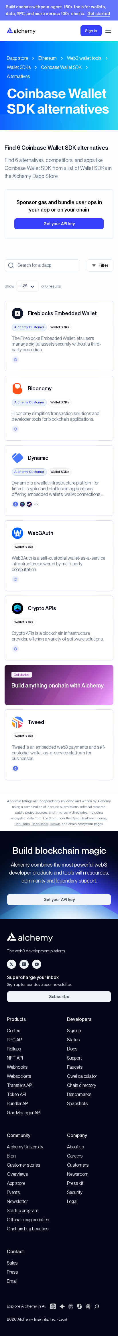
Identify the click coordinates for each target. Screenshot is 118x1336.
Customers (77, 1165)
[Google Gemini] (62, 1306)
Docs (72, 1049)
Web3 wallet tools (84, 58)
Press (12, 1272)
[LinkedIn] (24, 964)
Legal (72, 1201)
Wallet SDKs (19, 67)
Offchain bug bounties (28, 1219)
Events (13, 1192)
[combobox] (28, 286)
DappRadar (40, 824)
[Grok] (97, 1306)
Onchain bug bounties (27, 1229)
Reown (55, 824)
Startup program (22, 1210)
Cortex (13, 1030)
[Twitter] (11, 964)
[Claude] (88, 1306)
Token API (16, 1094)
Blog (11, 1156)
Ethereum (47, 58)
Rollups (14, 1049)
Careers (74, 1156)
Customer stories (23, 1165)
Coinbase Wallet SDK (61, 67)
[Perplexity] (71, 1306)
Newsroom (77, 1174)
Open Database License (89, 818)
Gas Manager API (24, 1112)
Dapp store (17, 58)
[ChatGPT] (53, 1306)
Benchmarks (79, 1094)
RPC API (15, 1039)
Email (12, 1281)
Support (74, 1058)
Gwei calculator (82, 1076)
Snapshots (77, 1103)
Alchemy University (25, 1147)
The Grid (49, 818)
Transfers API (20, 1085)
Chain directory (81, 1085)
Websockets (19, 1076)
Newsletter (17, 1201)
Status (73, 1039)
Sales (12, 1263)
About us (75, 1147)
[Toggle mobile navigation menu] (108, 31)
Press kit (75, 1183)
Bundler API (18, 1103)
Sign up (74, 1030)
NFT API (15, 1058)
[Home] (21, 31)
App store (16, 1183)
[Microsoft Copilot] (79, 1306)
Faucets (74, 1067)
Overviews (17, 1174)
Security (74, 1192)
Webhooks (17, 1067)
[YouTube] (36, 964)
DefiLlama (22, 824)
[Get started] (59, 10)
